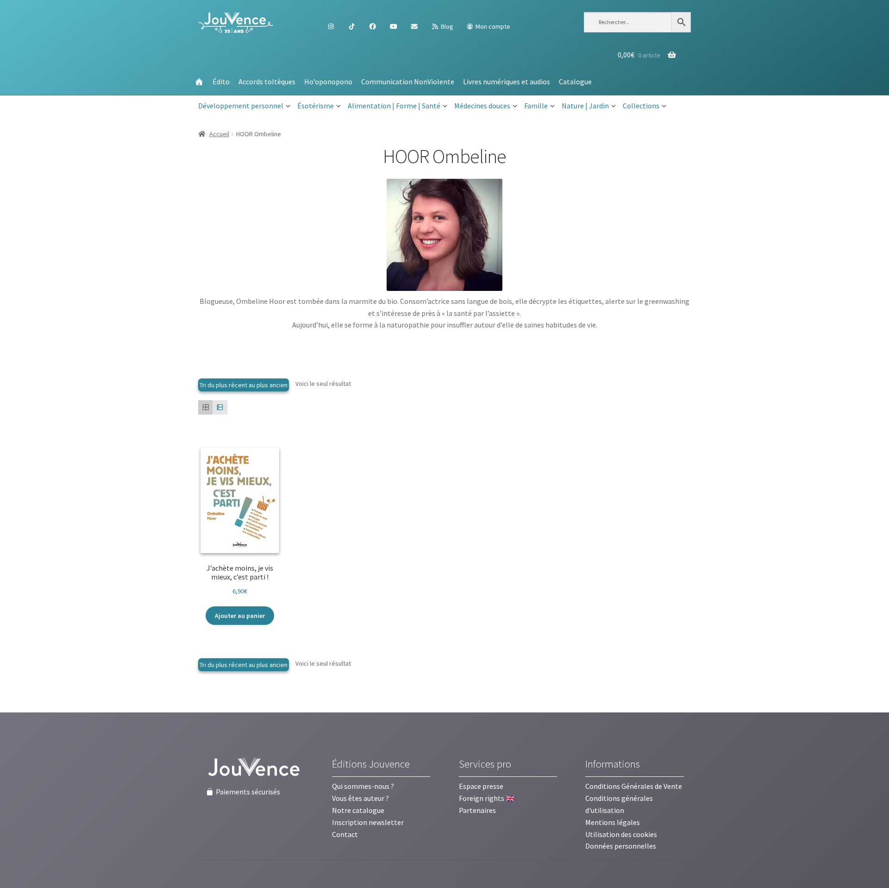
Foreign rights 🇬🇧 (487, 798)
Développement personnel (240, 105)
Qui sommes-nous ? (363, 786)
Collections (641, 105)
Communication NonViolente (407, 81)
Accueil (219, 134)
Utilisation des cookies (621, 834)
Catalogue (575, 81)
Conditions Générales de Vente (633, 786)
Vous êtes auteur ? (360, 798)
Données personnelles (620, 845)
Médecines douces (482, 105)
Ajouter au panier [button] (240, 615)
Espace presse (481, 786)
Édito (221, 81)
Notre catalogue (358, 810)
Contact (345, 834)
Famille (536, 105)
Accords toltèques (266, 81)
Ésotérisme (315, 105)
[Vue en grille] (205, 407)
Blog (446, 26)
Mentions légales (612, 822)
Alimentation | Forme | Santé (394, 105)
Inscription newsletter (368, 822)
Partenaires (477, 810)
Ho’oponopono (328, 81)
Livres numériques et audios (506, 81)
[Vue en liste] (220, 407)
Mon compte (492, 26)
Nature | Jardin (585, 105)
